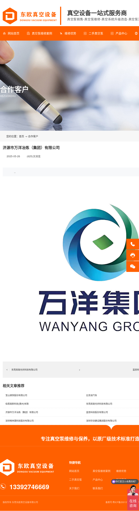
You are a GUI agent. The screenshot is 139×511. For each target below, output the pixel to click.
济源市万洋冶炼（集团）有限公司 (21, 412)
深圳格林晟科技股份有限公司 (19, 420)
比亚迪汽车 (91, 395)
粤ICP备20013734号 (123, 502)
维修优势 (70, 33)
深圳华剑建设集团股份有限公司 (101, 420)
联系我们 (98, 488)
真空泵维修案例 (42, 33)
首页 (21, 136)
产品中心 (121, 33)
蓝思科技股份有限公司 (97, 412)
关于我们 (74, 488)
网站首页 (13, 33)
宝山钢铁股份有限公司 (16, 395)
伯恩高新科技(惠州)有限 (17, 403)
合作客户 (33, 136)
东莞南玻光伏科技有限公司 (21, 369)
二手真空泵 (96, 33)
